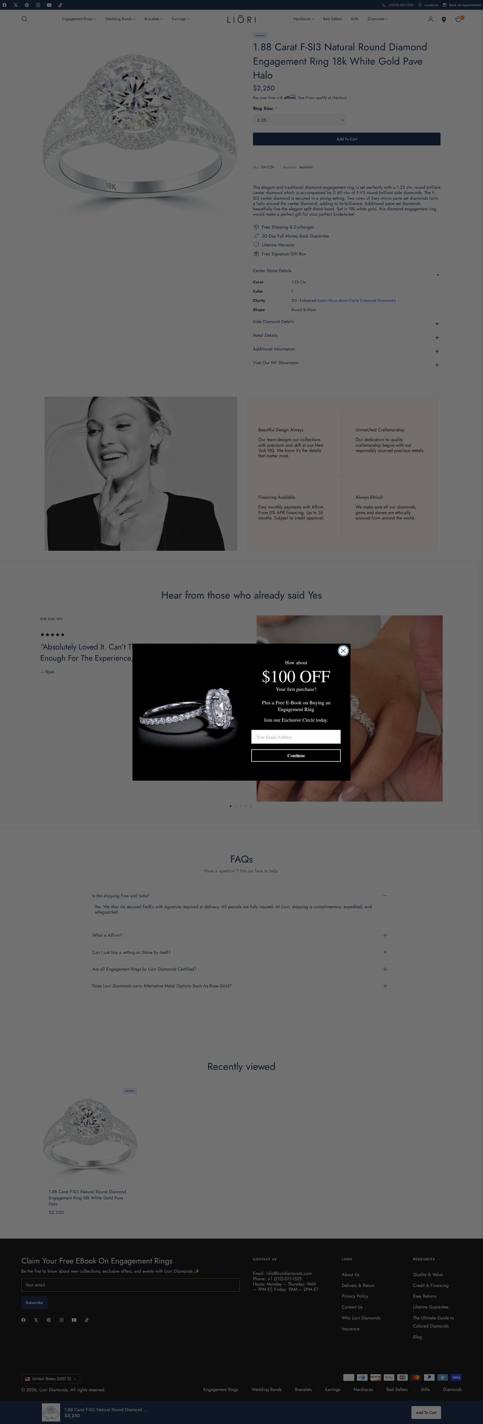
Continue (296, 755)
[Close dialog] (343, 651)
